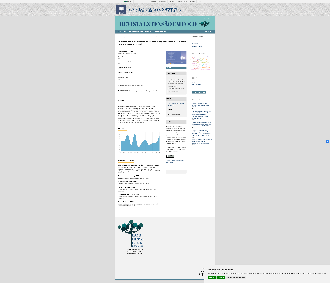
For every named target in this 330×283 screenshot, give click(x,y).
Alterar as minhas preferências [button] (236, 277)
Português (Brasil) (197, 84)
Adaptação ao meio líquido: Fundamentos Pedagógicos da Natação (200, 105)
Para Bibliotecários (197, 46)
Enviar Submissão (199, 92)
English (194, 82)
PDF (169, 67)
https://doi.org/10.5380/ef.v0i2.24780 (131, 85)
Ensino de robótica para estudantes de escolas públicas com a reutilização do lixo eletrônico (202, 141)
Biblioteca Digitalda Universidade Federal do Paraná (155, 10)
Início (119, 37)
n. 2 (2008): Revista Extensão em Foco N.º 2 (143, 37)
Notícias (148, 31)
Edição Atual (122, 31)
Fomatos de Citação (174, 91)
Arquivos (126, 37)
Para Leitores (195, 41)
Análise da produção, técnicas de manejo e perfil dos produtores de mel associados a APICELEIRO (201, 124)
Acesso (210, 19)
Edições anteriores (136, 31)
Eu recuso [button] (221, 277)
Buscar (208, 31)
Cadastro (203, 19)
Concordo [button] (212, 277)
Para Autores (195, 43)
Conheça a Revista (160, 31)
